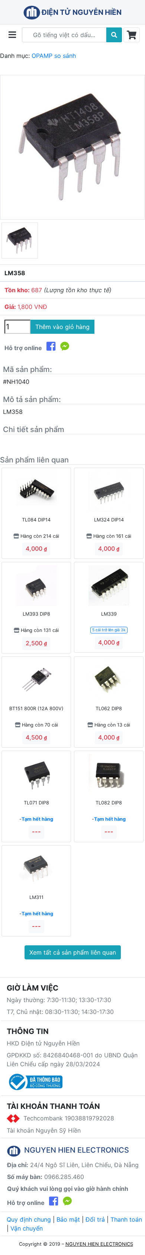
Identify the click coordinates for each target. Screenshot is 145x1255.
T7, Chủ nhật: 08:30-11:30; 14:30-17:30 (60, 1011)
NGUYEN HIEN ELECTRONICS (99, 1244)
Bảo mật (68, 1219)
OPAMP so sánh (54, 55)
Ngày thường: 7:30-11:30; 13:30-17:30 (59, 1000)
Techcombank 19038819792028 (67, 1118)
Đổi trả (95, 1219)
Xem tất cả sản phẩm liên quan (72, 952)
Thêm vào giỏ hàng (62, 326)
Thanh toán (126, 1219)
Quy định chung (29, 1219)
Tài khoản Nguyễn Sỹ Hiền (44, 1130)
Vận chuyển (26, 1228)
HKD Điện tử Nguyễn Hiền (43, 1043)
